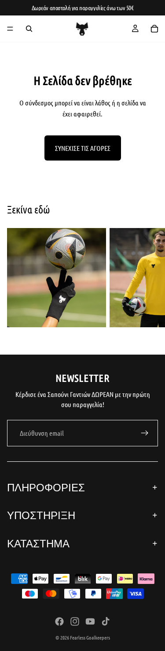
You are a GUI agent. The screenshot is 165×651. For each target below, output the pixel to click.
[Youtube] (90, 621)
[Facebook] (59, 621)
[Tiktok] (105, 621)
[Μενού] (10, 29)
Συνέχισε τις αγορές (82, 148)
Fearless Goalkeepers (90, 637)
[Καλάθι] (154, 28)
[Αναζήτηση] (29, 28)
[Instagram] (75, 621)
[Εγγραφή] (145, 433)
